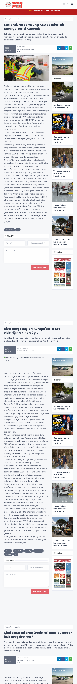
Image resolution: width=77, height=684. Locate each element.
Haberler (17, 19)
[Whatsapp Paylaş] (70, 48)
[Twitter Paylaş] (66, 48)
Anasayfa (8, 19)
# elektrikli (18, 551)
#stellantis (9, 230)
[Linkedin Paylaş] (59, 48)
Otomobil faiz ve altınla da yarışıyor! (44, 11)
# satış (28, 551)
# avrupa (38, 551)
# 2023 (8, 554)
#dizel (8, 551)
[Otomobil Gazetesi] (14, 4)
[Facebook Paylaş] (63, 48)
